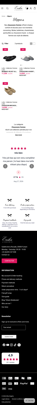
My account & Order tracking (12, 276)
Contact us (5, 255)
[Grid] (31, 43)
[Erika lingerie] (18, 8)
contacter (9, 261)
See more (18, 135)
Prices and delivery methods (12, 279)
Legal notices (5, 399)
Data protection (6, 402)
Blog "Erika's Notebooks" (10, 300)
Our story (5, 307)
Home (3, 16)
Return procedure (8, 286)
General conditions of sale (19, 399)
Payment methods (8, 283)
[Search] (8, 8)
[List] (34, 43)
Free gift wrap (7, 293)
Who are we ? (6, 303)
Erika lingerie (10, 396)
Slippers (9, 16)
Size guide (5, 297)
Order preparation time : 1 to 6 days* (15, 290)
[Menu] (2, 8)
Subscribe (9, 337)
